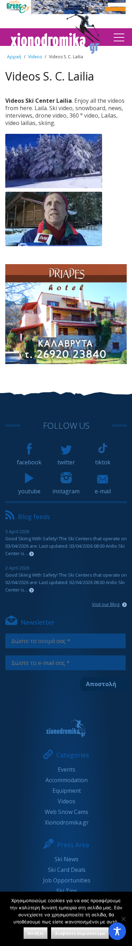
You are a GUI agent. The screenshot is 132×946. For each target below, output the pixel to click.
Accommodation (66, 780)
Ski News (66, 859)
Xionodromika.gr (67, 822)
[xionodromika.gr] (66, 728)
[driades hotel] (66, 362)
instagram (66, 491)
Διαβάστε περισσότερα (80, 933)
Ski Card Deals (67, 870)
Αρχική (14, 57)
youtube (29, 491)
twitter (66, 462)
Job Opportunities (66, 880)
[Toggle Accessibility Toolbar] (117, 931)
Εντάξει (35, 933)
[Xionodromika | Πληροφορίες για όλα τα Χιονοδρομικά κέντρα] (55, 52)
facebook (29, 462)
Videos (35, 57)
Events (66, 769)
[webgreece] (65, 12)
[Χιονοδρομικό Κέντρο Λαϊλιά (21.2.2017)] (53, 161)
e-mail (103, 491)
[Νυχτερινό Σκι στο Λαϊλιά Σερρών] (53, 219)
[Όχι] (123, 918)
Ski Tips (66, 891)
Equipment (66, 791)
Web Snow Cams (66, 812)
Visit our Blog (106, 604)
